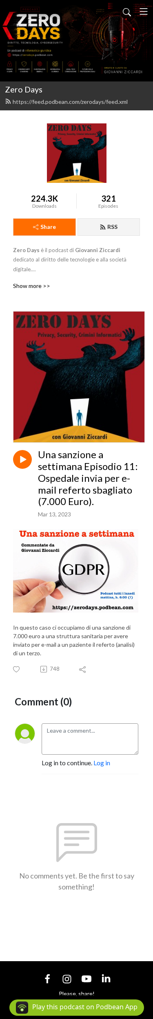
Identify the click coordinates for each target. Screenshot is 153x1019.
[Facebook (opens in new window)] (47, 978)
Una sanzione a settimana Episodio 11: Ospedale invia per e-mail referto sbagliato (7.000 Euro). (88, 478)
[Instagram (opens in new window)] (67, 978)
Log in (101, 762)
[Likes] (17, 669)
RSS (112, 226)
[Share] (83, 669)
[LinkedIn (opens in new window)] (106, 978)
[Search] (127, 11)
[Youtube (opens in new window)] (86, 978)
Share (48, 226)
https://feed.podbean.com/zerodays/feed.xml (70, 101)
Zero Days (23, 89)
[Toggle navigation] (143, 11)
